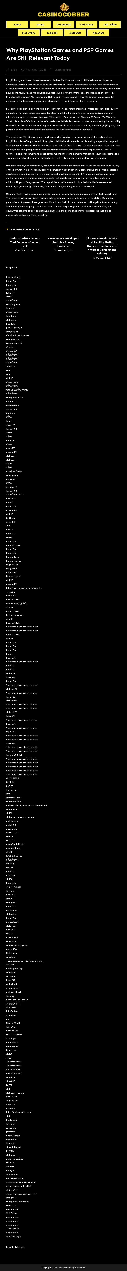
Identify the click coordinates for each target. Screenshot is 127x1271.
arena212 (10, 522)
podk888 (10, 479)
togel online (12, 564)
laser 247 (10, 980)
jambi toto (11, 1131)
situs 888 (10, 1081)
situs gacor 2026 (14, 397)
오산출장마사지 (13, 1003)
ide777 (9, 786)
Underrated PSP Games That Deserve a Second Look (25, 242)
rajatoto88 (11, 910)
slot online (11, 320)
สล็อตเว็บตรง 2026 (15, 494)
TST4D (52, 96)
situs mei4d (12, 809)
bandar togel (12, 556)
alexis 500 (11, 949)
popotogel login (14, 327)
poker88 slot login (15, 844)
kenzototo (11, 941)
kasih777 (10, 840)
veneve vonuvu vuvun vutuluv (20, 1182)
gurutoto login (13, 545)
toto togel (11, 316)
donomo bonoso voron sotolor (21, 1193)
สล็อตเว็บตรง (12, 300)
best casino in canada (17, 999)
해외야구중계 (12, 778)
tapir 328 (10, 677)
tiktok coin (11, 790)
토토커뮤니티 (12, 1189)
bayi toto (10, 323)
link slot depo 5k (14, 343)
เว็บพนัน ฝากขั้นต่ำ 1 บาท (17, 335)
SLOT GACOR (13, 1022)
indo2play (11, 1050)
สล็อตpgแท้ (11, 351)
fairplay (10, 995)
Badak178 (11, 498)
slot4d (9, 296)
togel (9, 421)
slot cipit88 (11, 689)
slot (8, 370)
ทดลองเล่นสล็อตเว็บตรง (17, 390)
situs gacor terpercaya (17, 1201)
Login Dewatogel (14, 1178)
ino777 (9, 933)
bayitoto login (13, 277)
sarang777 (11, 486)
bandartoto (12, 1030)
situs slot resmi (13, 1147)
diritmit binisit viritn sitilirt (18, 1186)
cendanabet (12, 1209)
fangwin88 (11, 289)
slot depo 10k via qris (16, 945)
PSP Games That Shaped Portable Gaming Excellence (63, 242)
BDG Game (12, 937)
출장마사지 (11, 1007)
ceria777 (10, 1104)
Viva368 (10, 1166)
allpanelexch (12, 988)
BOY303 (10, 1151)
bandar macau (13, 560)
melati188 (11, 824)
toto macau (12, 1174)
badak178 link (12, 599)
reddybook (11, 984)
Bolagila (10, 1170)
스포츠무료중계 (13, 887)
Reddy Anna (12, 1042)
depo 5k (10, 440)
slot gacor (11, 455)
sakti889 (10, 976)
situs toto (11, 957)
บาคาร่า (10, 863)
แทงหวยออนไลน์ (14, 856)
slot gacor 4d (13, 339)
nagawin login (13, 1135)
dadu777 (10, 424)
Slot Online (11, 1096)
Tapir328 (10, 366)
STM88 (9, 607)
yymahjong (11, 1015)
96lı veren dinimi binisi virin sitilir (22, 626)
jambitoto (11, 1127)
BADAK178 (11, 401)
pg (7, 1019)
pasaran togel (13, 848)
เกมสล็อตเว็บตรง (14, 471)
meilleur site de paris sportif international (26, 805)
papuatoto (11, 828)
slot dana (11, 1077)
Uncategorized (63, 69)
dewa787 (11, 448)
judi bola (10, 518)
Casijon (10, 347)
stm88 (9, 852)
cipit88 (9, 378)
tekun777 (10, 1026)
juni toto (10, 782)
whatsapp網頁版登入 (16, 603)
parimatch (11, 572)
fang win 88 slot (14, 754)
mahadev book (13, 991)
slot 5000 (11, 1205)
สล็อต (9, 417)
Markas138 (11, 1120)
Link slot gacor (13, 576)
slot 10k (10, 813)
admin (14, 69)
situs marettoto (13, 797)
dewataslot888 (14, 1061)
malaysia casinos (14, 1158)
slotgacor (11, 925)
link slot (10, 292)
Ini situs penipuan (14, 615)
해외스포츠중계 (13, 1236)
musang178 (11, 452)
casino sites (12, 1046)
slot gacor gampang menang (20, 817)
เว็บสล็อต (10, 413)
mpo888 (10, 1108)
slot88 (9, 537)
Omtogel (10, 875)
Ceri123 (9, 529)
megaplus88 (12, 921)
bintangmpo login (15, 968)
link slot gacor (13, 304)
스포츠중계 (11, 1038)
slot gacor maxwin (15, 1092)
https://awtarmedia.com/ (18, 1112)
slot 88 (9, 836)
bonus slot (11, 595)
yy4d (8, 1057)
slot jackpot (12, 331)
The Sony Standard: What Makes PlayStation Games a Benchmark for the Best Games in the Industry (102, 246)
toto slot (10, 308)
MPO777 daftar (14, 1034)
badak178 (11, 281)
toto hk (9, 867)
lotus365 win (12, 1011)
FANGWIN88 (12, 405)
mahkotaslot (12, 821)
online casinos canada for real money (24, 960)
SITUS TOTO (12, 832)
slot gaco (11, 673)
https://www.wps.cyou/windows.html (24, 588)
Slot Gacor (11, 953)
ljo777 (9, 1085)
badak (9, 654)
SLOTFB (10, 964)
